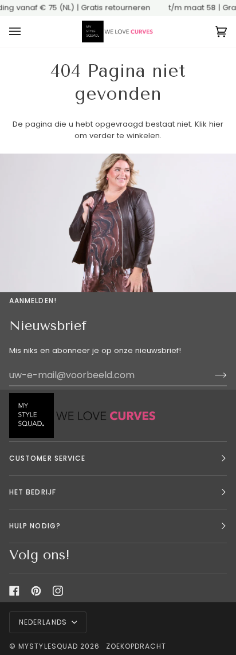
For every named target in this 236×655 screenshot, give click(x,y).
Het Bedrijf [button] (32, 492)
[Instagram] (58, 591)
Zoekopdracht (136, 646)
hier (216, 124)
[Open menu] (26, 32)
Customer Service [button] (47, 458)
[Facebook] (14, 591)
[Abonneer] (211, 375)
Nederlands (44, 622)
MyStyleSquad (48, 646)
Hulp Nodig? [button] (35, 526)
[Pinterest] (36, 591)
